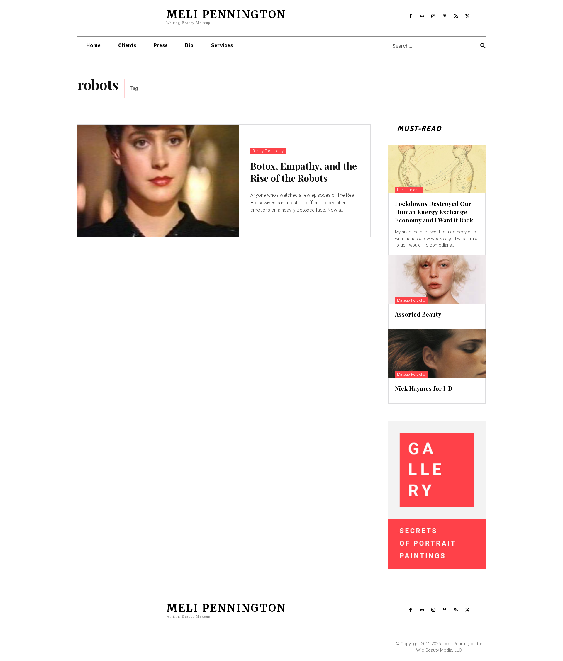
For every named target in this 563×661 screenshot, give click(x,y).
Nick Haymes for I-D (423, 388)
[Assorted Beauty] (437, 279)
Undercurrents (409, 190)
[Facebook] (410, 16)
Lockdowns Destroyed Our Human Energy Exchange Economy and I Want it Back (434, 212)
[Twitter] (467, 16)
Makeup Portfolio (411, 300)
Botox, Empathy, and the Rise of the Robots (303, 171)
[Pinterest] (444, 16)
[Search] (483, 46)
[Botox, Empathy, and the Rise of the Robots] (158, 181)
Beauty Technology (268, 151)
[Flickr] (422, 16)
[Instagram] (433, 16)
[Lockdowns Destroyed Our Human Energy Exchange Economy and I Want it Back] (437, 169)
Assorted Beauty (418, 314)
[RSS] (456, 16)
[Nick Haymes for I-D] (437, 353)
